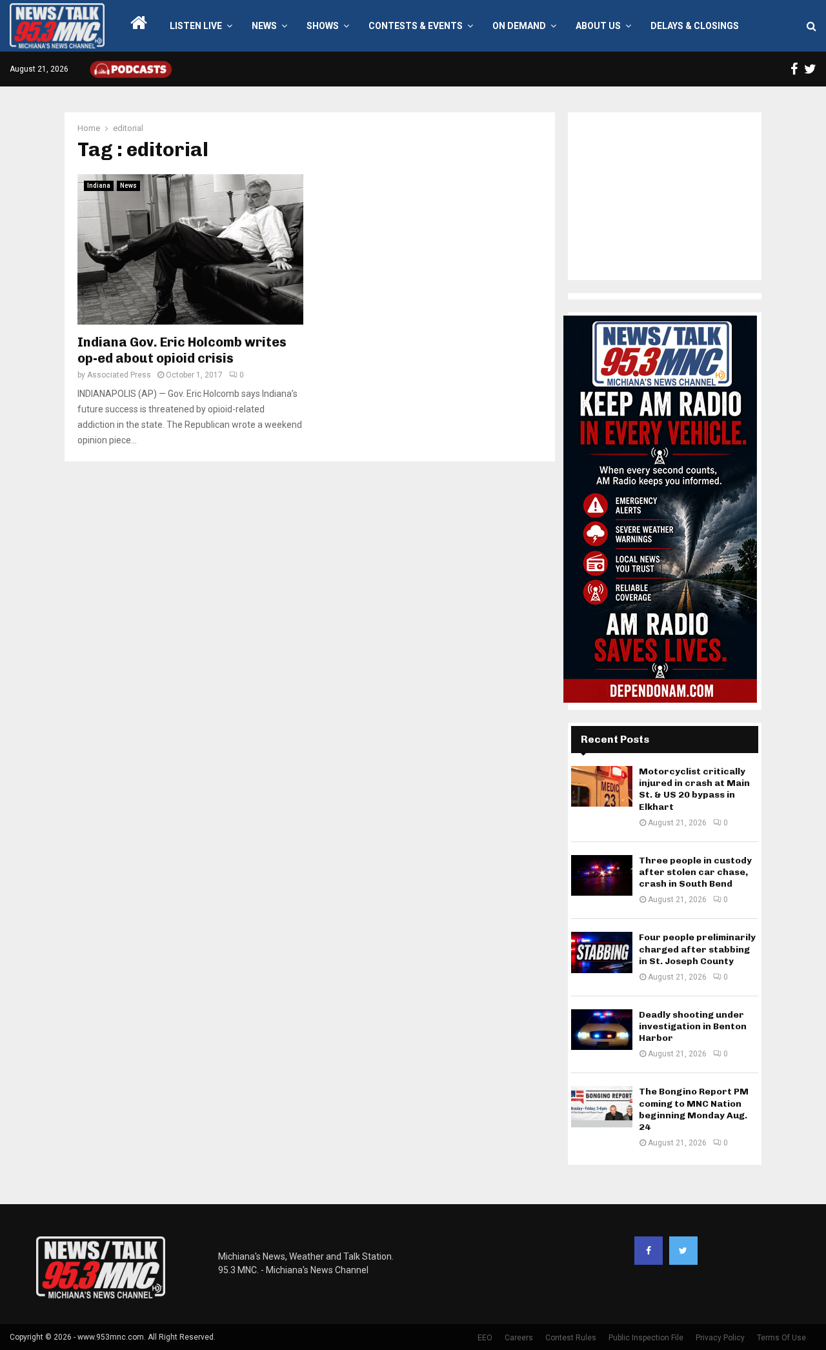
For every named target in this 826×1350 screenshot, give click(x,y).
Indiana (98, 185)
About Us (598, 26)
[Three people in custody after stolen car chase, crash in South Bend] (601, 875)
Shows (323, 26)
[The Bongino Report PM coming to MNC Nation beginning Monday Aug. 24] (601, 1106)
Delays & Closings (694, 26)
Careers (519, 1337)
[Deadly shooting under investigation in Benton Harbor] (601, 1029)
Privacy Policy (720, 1337)
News (264, 26)
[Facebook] (648, 1250)
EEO (485, 1337)
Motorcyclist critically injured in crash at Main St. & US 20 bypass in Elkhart (694, 789)
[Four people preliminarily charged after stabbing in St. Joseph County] (601, 952)
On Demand (519, 26)
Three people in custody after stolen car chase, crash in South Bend (695, 872)
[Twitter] (683, 1250)
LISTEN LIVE (196, 26)
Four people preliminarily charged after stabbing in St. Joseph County (697, 949)
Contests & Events (415, 26)
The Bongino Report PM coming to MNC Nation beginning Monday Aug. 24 (694, 1109)
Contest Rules (570, 1337)
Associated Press (119, 374)
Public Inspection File (646, 1337)
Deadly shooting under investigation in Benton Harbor (693, 1026)
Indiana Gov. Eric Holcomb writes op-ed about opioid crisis (182, 350)
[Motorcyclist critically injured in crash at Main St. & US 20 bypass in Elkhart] (601, 786)
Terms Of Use (781, 1337)
